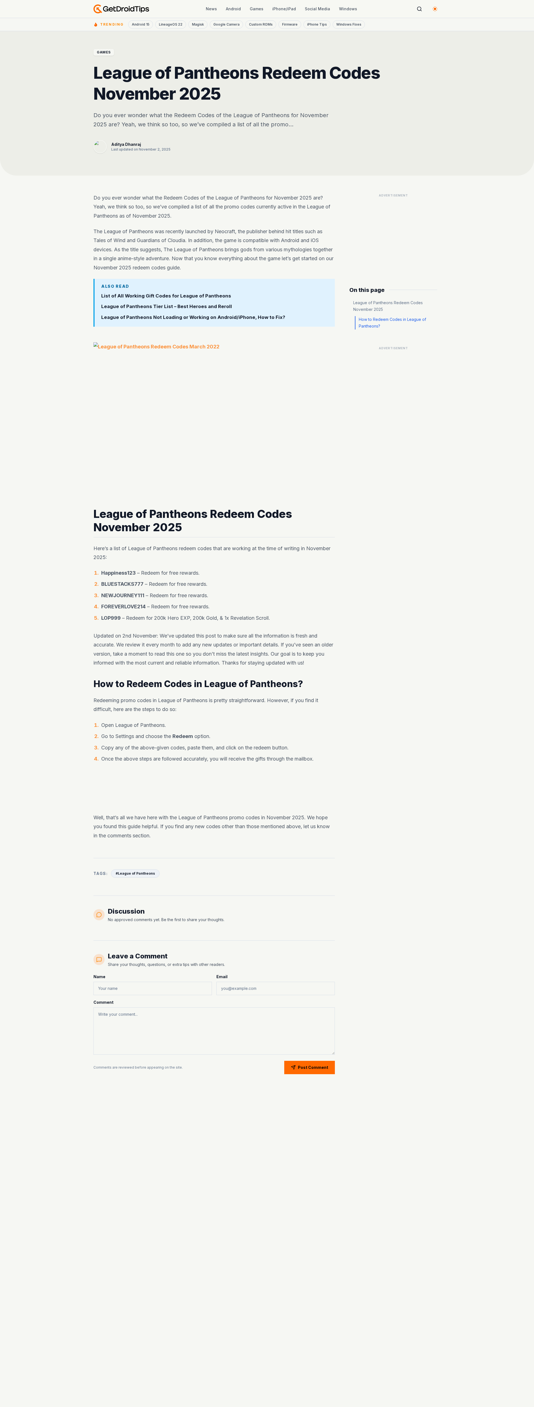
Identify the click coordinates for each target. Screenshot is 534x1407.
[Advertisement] (214, 789)
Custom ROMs (261, 24)
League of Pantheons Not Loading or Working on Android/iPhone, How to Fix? (193, 317)
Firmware (290, 24)
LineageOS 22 (170, 24)
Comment (103, 1002)
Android (233, 8)
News (211, 8)
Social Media (317, 8)
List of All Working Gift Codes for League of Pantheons (166, 296)
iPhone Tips (317, 24)
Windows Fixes (348, 24)
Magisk (198, 24)
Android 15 (140, 24)
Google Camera (226, 24)
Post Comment (313, 1067)
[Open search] (419, 8)
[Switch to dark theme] (435, 8)
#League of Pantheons (135, 873)
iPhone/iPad (284, 8)
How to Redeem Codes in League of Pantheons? (392, 322)
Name (99, 976)
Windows (348, 8)
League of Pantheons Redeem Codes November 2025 (388, 306)
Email (222, 976)
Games (256, 8)
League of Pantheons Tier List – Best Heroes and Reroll (166, 306)
